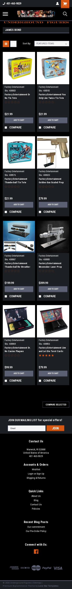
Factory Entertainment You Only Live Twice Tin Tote (52, 96)
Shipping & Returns (36, 478)
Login (30, 473)
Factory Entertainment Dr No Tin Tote (17, 96)
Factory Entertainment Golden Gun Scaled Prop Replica (51, 181)
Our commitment (36, 527)
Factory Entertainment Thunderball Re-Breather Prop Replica (17, 265)
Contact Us (36, 504)
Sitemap (37, 583)
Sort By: (27, 43)
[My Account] (57, 3)
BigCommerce (20, 586)
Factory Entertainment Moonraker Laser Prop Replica (50, 265)
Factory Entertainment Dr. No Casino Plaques (17, 349)
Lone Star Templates (48, 586)
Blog (36, 500)
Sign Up (40, 473)
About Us (36, 496)
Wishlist (36, 469)
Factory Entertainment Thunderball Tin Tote (16, 181)
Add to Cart (19, 120)
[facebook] (36, 551)
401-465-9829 (13, 3)
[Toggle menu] (5, 13)
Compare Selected (56, 404)
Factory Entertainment (14, 87)
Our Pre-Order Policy (36, 531)
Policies (36, 509)
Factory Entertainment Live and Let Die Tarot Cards (52, 349)
